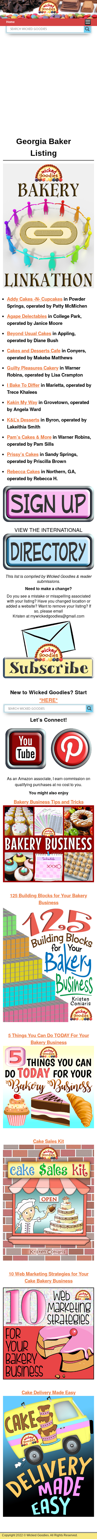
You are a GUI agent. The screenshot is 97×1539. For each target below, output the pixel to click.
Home (10, 22)
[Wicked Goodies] (48, 9)
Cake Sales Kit (48, 1141)
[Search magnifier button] (87, 28)
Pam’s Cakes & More (29, 437)
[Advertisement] (48, 85)
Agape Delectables (27, 316)
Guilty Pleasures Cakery (32, 367)
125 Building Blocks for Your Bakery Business (48, 899)
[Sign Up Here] (48, 504)
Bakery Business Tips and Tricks (49, 801)
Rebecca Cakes (23, 471)
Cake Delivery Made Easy (49, 1392)
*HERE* (48, 699)
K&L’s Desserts (23, 419)
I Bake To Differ (23, 385)
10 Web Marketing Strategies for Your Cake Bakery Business (49, 1277)
